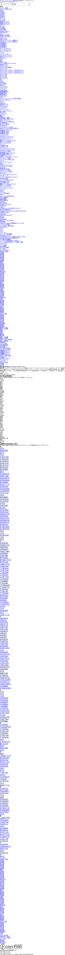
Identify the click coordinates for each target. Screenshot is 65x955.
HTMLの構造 (4, 178)
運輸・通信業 (4, 338)
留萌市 (2, 851)
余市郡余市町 (4, 841)
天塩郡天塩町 (4, 700)
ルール (2, 160)
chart (1, 81)
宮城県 (2, 257)
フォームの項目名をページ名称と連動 (11, 242)
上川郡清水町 (4, 575)
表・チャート (4, 78)
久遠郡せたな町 (4, 615)
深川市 (2, 770)
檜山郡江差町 (4, 760)
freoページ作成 (4, 124)
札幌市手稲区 (4, 629)
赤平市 (2, 448)
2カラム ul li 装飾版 (6, 67)
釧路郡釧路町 (4, 611)
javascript (2, 201)
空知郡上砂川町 (4, 677)
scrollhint (2, 82)
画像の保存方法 (4, 169)
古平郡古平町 (4, 781)
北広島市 (2, 606)
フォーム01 (3, 243)
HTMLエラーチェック (6, 136)
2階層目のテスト (5, 350)
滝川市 (2, 692)
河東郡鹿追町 (4, 553)
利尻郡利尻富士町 (5, 846)
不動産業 (2, 342)
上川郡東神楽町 (5, 585)
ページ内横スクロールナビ (8, 63)
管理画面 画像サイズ (6, 154)
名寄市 (2, 739)
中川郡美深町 (4, 733)
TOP (1, 933)
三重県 (2, 288)
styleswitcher (3, 219)
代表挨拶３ (3, 45)
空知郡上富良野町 (5, 680)
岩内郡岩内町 (4, 499)
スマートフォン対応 (6, 171)
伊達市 (2, 694)
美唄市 (2, 768)
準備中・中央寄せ (5, 36)
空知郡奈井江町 (4, 682)
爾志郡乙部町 (4, 744)
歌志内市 (2, 508)
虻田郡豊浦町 (4, 482)
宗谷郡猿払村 (4, 675)
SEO (1, 194)
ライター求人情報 (5, 349)
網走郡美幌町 (4, 470)
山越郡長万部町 (5, 818)
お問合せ (2, 357)
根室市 (2, 746)
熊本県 (2, 319)
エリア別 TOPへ (5, 250)
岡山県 (2, 303)
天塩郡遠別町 (4, 698)
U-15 (1, 230)
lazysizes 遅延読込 (5, 209)
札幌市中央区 (4, 627)
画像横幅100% (4, 91)
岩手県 (2, 255)
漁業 (1, 331)
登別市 (2, 750)
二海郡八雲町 (4, 773)
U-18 (1, 228)
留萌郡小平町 (4, 849)
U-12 (1, 231)
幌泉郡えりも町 (4, 785)
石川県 (2, 277)
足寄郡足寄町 (4, 457)
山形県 (2, 259)
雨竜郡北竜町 (4, 518)
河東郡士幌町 (4, 556)
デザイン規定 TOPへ (6, 9)
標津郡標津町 (4, 646)
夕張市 (2, 826)
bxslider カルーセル (5, 204)
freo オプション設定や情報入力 (9, 128)
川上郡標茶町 (4, 602)
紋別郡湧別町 (4, 812)
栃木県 (2, 265)
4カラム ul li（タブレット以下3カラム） (12, 70)
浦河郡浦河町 (4, 510)
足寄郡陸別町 (4, 459)
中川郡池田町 (4, 725)
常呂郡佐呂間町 (4, 713)
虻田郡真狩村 (4, 486)
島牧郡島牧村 (4, 652)
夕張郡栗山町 (4, 820)
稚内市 (2, 856)
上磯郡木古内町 (4, 564)
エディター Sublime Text (7, 196)
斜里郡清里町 (4, 656)
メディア (2, 89)
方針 (1, 163)
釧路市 (2, 613)
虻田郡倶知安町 (4, 478)
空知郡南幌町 (4, 686)
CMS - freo (3, 173)
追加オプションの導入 (7, 220)
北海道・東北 (4, 251)
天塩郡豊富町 (4, 702)
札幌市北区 (3, 620)
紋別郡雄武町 (4, 804)
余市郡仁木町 (4, 839)
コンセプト (3, 37)
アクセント (3, 108)
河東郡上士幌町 (4, 551)
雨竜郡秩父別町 (4, 514)
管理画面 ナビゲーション (7, 152)
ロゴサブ (2, 114)
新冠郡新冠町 (5, 742)
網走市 (2, 472)
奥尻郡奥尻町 (4, 535)
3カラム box (3, 75)
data (1, 79)
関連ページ (3, 62)
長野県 (2, 281)
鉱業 (1, 332)
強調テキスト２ (4, 22)
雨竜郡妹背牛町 (4, 522)
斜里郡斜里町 (4, 661)
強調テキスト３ (4, 24)
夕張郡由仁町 (4, 824)
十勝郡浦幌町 (4, 706)
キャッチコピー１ (5, 48)
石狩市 (2, 495)
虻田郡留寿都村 (4, 489)
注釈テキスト (4, 104)
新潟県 (2, 274)
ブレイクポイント (5, 100)
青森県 (2, 254)
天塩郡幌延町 (4, 704)
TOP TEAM (3, 227)
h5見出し (2, 16)
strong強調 (3, 29)
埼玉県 (2, 267)
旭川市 (2, 453)
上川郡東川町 (4, 587)
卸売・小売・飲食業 (6, 339)
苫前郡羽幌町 (4, 721)
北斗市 (2, 365)
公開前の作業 (4, 146)
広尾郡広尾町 (4, 766)
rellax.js (2, 216)
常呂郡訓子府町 (4, 711)
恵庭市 (2, 531)
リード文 (2, 20)
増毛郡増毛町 (4, 789)
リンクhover (3, 106)
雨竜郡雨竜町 (4, 512)
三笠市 (2, 795)
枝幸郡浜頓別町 (4, 529)
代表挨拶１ (3, 43)
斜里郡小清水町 (4, 658)
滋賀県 (2, 291)
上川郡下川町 (4, 577)
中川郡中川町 (4, 731)
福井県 (2, 278)
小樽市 (2, 537)
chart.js (2, 207)
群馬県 (2, 266)
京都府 (2, 292)
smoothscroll (3, 202)
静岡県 (2, 285)
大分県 (2, 320)
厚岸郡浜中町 (4, 463)
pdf (1, 60)
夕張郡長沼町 (4, 822)
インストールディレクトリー (9, 174)
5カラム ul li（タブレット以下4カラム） (12, 71)
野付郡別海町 (4, 748)
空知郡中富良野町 (5, 684)
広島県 (2, 304)
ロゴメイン (3, 113)
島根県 (2, 301)
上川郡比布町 (4, 591)
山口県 (2, 305)
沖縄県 (2, 324)
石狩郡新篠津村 (4, 491)
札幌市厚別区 (4, 618)
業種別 (2, 326)
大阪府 (2, 293)
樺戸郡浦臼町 (4, 558)
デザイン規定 (4, 7)
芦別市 (2, 455)
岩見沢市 (2, 503)
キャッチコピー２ (5, 49)
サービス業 (3, 343)
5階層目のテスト (5, 354)
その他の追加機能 (5, 239)
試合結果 (2, 221)
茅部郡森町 (3, 600)
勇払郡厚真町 (4, 828)
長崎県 (2, 318)
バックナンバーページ (7, 137)
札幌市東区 (3, 635)
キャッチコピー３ (5, 51)
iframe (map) (3, 95)
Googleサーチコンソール (7, 150)
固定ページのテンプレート (8, 140)
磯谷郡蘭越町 (4, 497)
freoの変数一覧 (4, 182)
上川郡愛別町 (4, 568)
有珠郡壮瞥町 (4, 505)
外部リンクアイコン (6, 56)
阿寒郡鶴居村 (4, 450)
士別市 (2, 650)
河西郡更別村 (4, 543)
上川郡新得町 (4, 579)
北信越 (2, 273)
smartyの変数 (4, 197)
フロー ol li (3, 86)
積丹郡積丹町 (5, 654)
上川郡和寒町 (4, 594)
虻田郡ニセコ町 (4, 484)
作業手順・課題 (4, 117)
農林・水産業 (4, 328)
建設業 (2, 334)
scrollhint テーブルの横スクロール (10, 208)
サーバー (2, 192)
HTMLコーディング (6, 129)
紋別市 (2, 814)
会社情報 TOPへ (5, 347)
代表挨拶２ (3, 44)
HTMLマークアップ (6, 165)
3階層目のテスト (5, 351)
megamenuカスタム (5, 235)
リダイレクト (4, 147)
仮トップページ (4, 120)
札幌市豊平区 (4, 631)
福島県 (2, 261)
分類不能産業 (4, 345)
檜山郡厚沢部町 (4, 758)
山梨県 (2, 280)
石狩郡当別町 (4, 493)
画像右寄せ (3, 94)
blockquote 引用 (4, 35)
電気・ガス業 (4, 337)
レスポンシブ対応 (5, 170)
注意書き (2, 28)
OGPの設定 (3, 125)
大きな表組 (3, 83)
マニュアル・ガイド (6, 162)
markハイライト (4, 30)
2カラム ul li (3, 66)
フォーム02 (3, 244)
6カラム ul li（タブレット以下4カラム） (12, 72)
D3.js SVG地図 (4, 247)
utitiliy (1, 190)
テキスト (2, 18)
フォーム (2, 144)
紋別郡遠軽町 (4, 801)
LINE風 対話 (4, 32)
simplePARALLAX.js (6, 215)
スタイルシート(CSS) (6, 127)
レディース (3, 232)
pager (1, 59)
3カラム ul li (3, 68)
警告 (1, 116)
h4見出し (2, 14)
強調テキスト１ (4, 21)
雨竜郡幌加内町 (4, 520)
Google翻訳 (3, 246)
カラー (2, 101)
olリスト (2, 26)
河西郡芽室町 (4, 547)
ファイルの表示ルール (7, 179)
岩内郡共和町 (4, 501)
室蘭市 (2, 797)
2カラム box (3, 74)
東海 (1, 282)
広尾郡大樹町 (4, 764)
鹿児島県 (2, 323)
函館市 (2, 753)
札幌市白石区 (4, 625)
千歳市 (2, 696)
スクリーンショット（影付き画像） (11, 98)
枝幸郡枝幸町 (4, 525)
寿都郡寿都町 (4, 669)
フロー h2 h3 (3, 87)
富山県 (2, 276)
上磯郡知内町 (4, 566)
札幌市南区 (3, 637)
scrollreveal (3, 205)
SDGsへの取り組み (5, 356)
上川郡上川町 (4, 570)
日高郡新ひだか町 (5, 756)
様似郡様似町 (4, 639)
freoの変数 (3, 198)
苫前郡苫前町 (4, 719)
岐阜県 (2, 284)
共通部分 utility (4, 133)
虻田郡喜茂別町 (4, 474)
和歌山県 (2, 297)
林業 (1, 330)
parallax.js (2, 213)
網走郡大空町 (4, 465)
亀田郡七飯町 (4, 596)
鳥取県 (2, 300)
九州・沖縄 (3, 314)
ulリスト (2, 25)
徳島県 (2, 308)
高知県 (2, 312)
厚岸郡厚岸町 (4, 461)
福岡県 (2, 315)
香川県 (2, 309)
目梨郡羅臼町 (4, 799)
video (1, 97)
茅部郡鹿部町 (4, 598)
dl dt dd (2, 85)
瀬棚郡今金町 (4, 673)
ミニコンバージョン (6, 55)
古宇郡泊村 (3, 779)
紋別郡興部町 (4, 806)
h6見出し (2, 17)
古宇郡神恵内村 (4, 777)
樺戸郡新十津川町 (5, 560)
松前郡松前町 (4, 793)
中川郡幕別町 (4, 737)
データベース (4, 175)
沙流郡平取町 (4, 644)
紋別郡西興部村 (4, 810)
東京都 (2, 270)
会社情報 (2, 346)
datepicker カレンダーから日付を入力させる (13, 211)
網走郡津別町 (4, 467)
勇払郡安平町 (4, 830)
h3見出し (2, 13)
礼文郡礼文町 (4, 853)
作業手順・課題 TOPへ (7, 119)
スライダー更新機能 (6, 234)
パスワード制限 (4, 224)
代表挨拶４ (3, 47)
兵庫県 (2, 295)
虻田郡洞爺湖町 (4, 480)
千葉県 (2, 269)
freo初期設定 (4, 123)
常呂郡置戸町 (4, 708)
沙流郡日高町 (4, 642)
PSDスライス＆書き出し (7, 121)
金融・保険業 (4, 341)
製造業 (2, 335)
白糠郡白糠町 (4, 665)
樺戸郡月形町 (4, 562)
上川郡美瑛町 (4, 589)
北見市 (2, 608)
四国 (1, 307)
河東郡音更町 (4, 549)
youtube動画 (3, 90)
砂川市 (2, 671)
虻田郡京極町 (4, 476)
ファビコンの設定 (5, 151)
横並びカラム (4, 64)
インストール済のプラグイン (9, 177)
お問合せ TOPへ (5, 358)
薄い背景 (2, 112)
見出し (2, 10)
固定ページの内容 (5, 142)
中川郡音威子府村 (5, 727)
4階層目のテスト (5, 353)
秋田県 (2, 258)
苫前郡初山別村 (4, 717)
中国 (1, 299)
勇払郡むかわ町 (4, 834)
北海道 (2, 253)
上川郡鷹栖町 (4, 581)
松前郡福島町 (4, 791)
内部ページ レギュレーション (9, 156)
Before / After (3, 39)
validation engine (4, 212)
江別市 (2, 533)
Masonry (2, 217)
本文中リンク (4, 105)
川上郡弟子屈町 (4, 604)
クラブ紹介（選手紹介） (7, 225)
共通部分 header (4, 131)
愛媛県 (2, 311)
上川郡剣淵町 (4, 572)
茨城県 (2, 263)
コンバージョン (4, 54)
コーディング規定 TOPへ (7, 159)
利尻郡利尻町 (4, 844)
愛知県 (2, 286)
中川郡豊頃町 (4, 729)
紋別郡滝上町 (4, 808)
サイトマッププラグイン (7, 148)
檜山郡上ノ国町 (4, 762)
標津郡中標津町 (4, 648)
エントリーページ (5, 143)
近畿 (1, 289)
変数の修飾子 (4, 200)
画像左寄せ (3, 93)
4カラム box (3, 77)
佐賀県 (2, 316)
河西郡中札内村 (4, 545)
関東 (1, 262)
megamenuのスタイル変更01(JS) (9, 238)
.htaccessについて (5, 181)
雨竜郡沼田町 (4, 516)
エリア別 (2, 249)
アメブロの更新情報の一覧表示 (9, 240)
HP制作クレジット (5, 155)
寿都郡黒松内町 (4, 667)
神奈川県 (2, 272)
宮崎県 (2, 322)
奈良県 (2, 296)
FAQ (1, 33)
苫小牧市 (2, 715)
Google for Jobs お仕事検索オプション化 (12, 223)
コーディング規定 (5, 158)
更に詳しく (3, 58)
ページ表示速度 (4, 193)
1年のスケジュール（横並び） (9, 41)
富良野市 (2, 775)
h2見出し (2, 12)
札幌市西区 (3, 633)
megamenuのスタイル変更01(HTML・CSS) (12, 236)
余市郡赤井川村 (4, 837)
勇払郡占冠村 (4, 832)
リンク (2, 52)
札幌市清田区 (4, 622)
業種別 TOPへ (4, 327)
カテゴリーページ (5, 139)
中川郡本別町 (4, 735)
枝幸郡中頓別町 (4, 527)
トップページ (4, 135)
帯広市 (2, 539)
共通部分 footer (4, 132)
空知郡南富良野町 (5, 688)
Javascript (2, 167)
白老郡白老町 (4, 663)
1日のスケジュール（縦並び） (9, 40)
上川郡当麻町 (4, 583)
